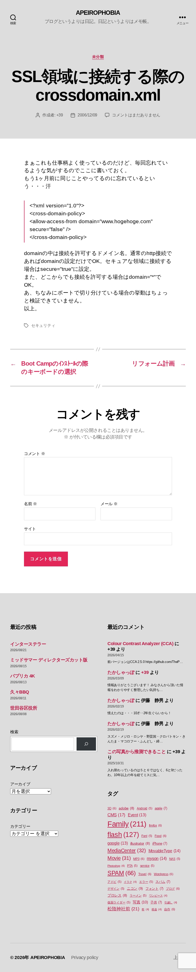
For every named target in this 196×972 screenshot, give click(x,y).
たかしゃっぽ (120, 672)
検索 (14, 732)
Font (146, 835)
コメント (34, 453)
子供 (156, 902)
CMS (116, 815)
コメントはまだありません (136, 115)
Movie (119, 858)
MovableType (164, 850)
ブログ (173, 888)
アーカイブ (20, 784)
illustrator (140, 843)
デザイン (115, 888)
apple (161, 808)
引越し (170, 902)
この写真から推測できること (136, 751)
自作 (169, 909)
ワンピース (158, 895)
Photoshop (116, 865)
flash (123, 834)
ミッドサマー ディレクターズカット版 (49, 659)
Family (126, 824)
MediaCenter (126, 850)
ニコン (135, 888)
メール (109, 504)
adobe (126, 808)
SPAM (121, 873)
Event (137, 815)
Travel (145, 874)
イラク (130, 881)
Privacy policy (84, 957)
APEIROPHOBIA (98, 13)
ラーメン (138, 895)
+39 (59, 115)
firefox (155, 825)
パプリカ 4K (22, 675)
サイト (30, 529)
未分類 (98, 57)
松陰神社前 (123, 908)
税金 (157, 909)
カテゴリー (20, 826)
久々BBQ (19, 692)
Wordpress (163, 874)
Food (160, 836)
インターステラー (28, 644)
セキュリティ (43, 325)
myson (157, 858)
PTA (132, 865)
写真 (140, 902)
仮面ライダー (118, 902)
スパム (162, 882)
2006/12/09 (87, 115)
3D (111, 808)
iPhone (159, 843)
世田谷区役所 (23, 708)
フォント (154, 888)
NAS (174, 858)
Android (144, 808)
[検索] (86, 744)
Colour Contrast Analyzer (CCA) (140, 643)
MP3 (138, 859)
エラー (146, 881)
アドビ (114, 881)
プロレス (117, 895)
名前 (30, 504)
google (117, 843)
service (147, 865)
